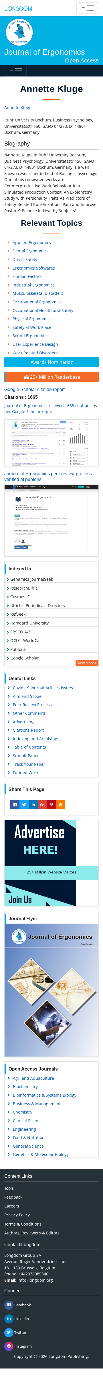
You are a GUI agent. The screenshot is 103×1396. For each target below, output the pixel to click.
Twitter (19, 1332)
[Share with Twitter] (24, 804)
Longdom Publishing (68, 1356)
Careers (11, 1206)
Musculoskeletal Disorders (38, 293)
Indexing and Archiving (35, 738)
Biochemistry (25, 1086)
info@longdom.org (35, 1280)
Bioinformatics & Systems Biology (44, 1095)
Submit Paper (26, 755)
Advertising (24, 721)
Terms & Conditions (22, 1224)
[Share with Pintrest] (51, 804)
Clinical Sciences (29, 1120)
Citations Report (28, 730)
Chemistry (22, 1112)
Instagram (22, 1345)
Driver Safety (25, 259)
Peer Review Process (32, 704)
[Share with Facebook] (14, 804)
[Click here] (51, 443)
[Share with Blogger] (60, 804)
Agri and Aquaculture (33, 1078)
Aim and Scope (27, 696)
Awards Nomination (52, 362)
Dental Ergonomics (31, 251)
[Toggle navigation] (87, 8)
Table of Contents (29, 747)
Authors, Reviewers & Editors (32, 1233)
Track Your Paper (29, 764)
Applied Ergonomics (32, 242)
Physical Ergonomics (32, 318)
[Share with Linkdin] (33, 804)
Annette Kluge (17, 107)
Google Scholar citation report (34, 389)
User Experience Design (35, 344)
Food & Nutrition (29, 1137)
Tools (9, 1188)
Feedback (13, 1197)
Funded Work (25, 772)
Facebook (22, 1304)
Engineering (24, 1129)
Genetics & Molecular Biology (41, 1154)
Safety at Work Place (32, 327)
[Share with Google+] (42, 804)
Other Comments (29, 713)
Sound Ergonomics (30, 335)
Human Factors (27, 276)
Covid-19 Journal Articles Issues (43, 687)
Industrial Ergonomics (34, 285)
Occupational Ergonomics (37, 302)
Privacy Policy (17, 1215)
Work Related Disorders (35, 353)
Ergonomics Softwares (34, 268)
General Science (28, 1146)
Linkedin (21, 1318)
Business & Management (37, 1103)
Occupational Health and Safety (43, 310)
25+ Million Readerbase (54, 377)
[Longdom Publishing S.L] (18, 8)
